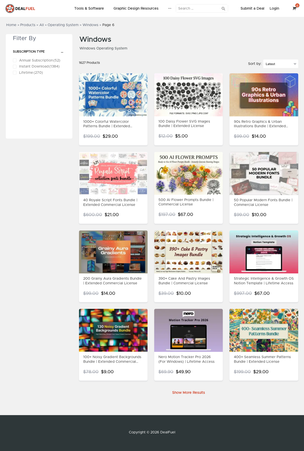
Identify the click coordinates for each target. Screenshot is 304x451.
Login (274, 8)
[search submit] (223, 8)
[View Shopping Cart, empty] (294, 8)
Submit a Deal (252, 8)
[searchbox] (202, 8)
